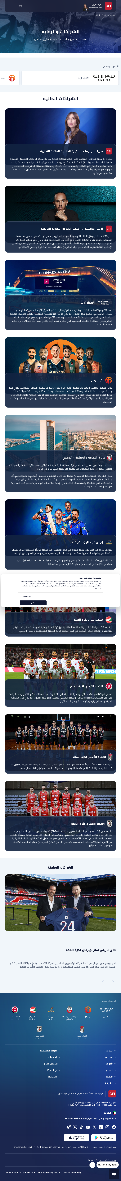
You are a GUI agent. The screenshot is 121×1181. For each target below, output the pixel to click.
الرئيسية (114, 15)
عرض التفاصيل (26, 596)
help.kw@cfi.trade (75, 1105)
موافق (33, 603)
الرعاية (98, 15)
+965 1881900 (101, 1105)
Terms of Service (69, 1172)
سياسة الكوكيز (110, 1160)
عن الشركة (106, 15)
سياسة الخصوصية (94, 1160)
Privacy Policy (52, 1172)
